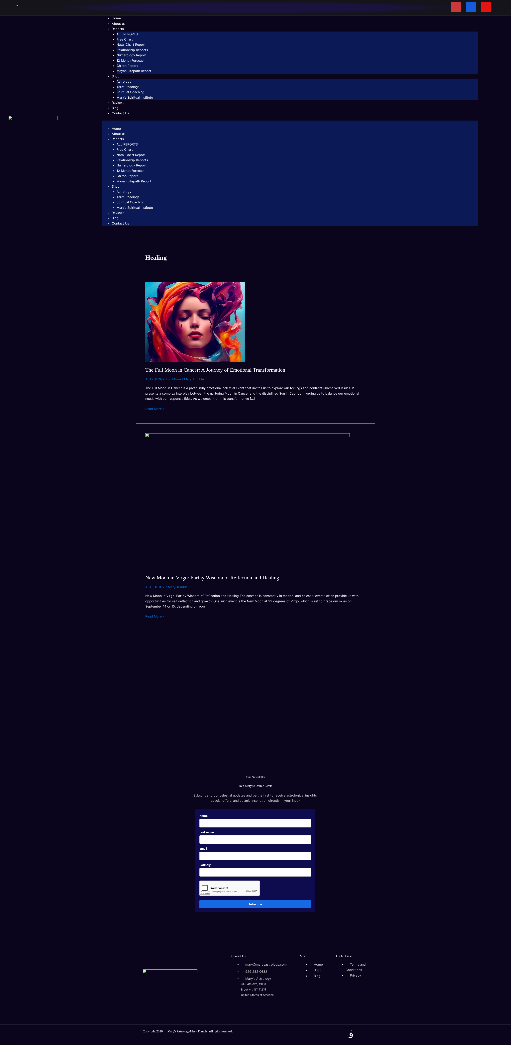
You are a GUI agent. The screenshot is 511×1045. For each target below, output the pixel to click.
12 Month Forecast (131, 60)
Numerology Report (132, 55)
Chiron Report (127, 66)
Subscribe (255, 904)
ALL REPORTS (127, 34)
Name (203, 816)
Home (116, 18)
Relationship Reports (132, 50)
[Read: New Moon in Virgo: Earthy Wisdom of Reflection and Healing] (247, 501)
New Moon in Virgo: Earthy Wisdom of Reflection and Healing (212, 578)
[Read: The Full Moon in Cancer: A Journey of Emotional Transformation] (195, 322)
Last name (206, 832)
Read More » (154, 408)
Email (203, 848)
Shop (116, 76)
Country (205, 865)
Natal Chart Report (131, 45)
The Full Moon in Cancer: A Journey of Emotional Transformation (215, 370)
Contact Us (120, 113)
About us (118, 24)
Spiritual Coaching (130, 92)
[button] (290, 123)
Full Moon (173, 379)
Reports (118, 29)
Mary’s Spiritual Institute (135, 97)
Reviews (118, 103)
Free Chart (125, 39)
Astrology (124, 81)
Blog (115, 108)
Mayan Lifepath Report (134, 71)
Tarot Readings (128, 87)
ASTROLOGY (154, 379)
